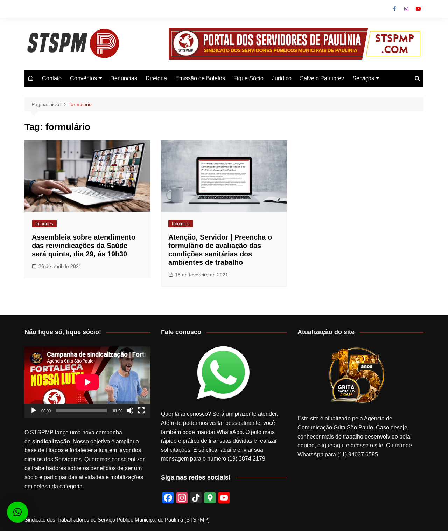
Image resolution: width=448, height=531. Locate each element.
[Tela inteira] (141, 410)
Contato (52, 78)
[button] (17, 512)
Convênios (83, 78)
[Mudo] (130, 410)
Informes (44, 223)
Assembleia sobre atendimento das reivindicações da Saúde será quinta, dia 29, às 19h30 (83, 245)
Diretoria (156, 78)
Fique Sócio (248, 78)
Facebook (394, 9)
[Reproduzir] (33, 410)
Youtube (418, 9)
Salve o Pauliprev (322, 78)
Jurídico (282, 78)
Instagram (406, 9)
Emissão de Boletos (200, 78)
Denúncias (123, 78)
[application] (87, 382)
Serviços (363, 78)
